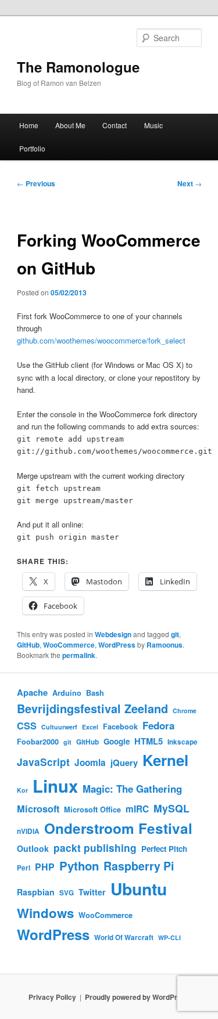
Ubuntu (138, 889)
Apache (32, 692)
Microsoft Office (92, 809)
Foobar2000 (38, 741)
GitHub (28, 644)
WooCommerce (69, 644)
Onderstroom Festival (118, 828)
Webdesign (113, 634)
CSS (27, 725)
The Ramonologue (78, 67)
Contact (114, 125)
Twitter (92, 892)
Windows (45, 913)
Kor (22, 790)
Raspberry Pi (138, 866)
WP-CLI (169, 937)
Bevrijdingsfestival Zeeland (92, 708)
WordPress (116, 644)
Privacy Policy (52, 997)
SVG (66, 893)
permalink (78, 655)
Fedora (158, 725)
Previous (36, 183)
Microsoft (38, 808)
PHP (45, 866)
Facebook (120, 726)
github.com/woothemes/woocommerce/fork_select (101, 340)
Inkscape (182, 742)
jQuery (124, 762)
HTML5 (148, 741)
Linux (55, 786)
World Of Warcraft (123, 937)
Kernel (165, 760)
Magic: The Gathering (132, 789)
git (175, 634)
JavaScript (43, 761)
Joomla (90, 762)
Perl (23, 868)
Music (153, 125)
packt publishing (95, 847)
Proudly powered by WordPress (137, 997)
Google (116, 741)
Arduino (66, 693)
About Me (70, 125)
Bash (95, 693)
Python (79, 865)
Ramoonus (164, 644)
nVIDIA (28, 831)
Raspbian (36, 892)
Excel (90, 726)
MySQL (171, 808)
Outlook (33, 848)
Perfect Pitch (164, 848)
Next (189, 183)
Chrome (184, 710)
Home (28, 125)
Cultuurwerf (59, 726)
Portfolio (32, 148)
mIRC (137, 809)
